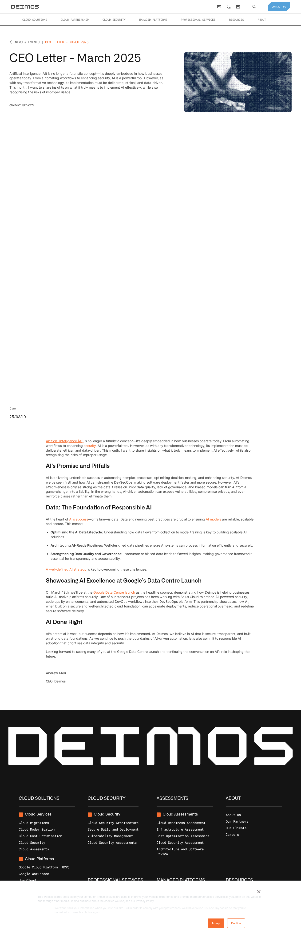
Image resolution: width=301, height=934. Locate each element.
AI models (213, 519)
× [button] (258, 890)
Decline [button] (236, 923)
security (90, 445)
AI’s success (78, 519)
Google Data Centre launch (114, 592)
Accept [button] (216, 923)
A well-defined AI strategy (66, 569)
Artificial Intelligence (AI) (64, 441)
